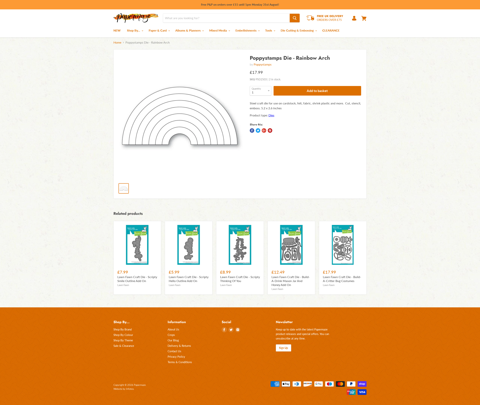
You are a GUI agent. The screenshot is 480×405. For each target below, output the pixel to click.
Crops (171, 334)
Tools (269, 30)
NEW (117, 30)
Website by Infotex (123, 388)
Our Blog (173, 340)
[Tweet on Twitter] (258, 130)
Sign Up (283, 347)
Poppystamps (263, 64)
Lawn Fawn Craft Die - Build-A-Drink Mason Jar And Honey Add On (291, 281)
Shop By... (134, 30)
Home (117, 42)
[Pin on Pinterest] (270, 130)
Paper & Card (158, 30)
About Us (173, 329)
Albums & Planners (188, 30)
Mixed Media (218, 30)
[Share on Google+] (264, 130)
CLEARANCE (331, 30)
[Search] (295, 18)
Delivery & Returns (179, 345)
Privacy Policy (176, 356)
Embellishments (246, 30)
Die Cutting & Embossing (297, 30)
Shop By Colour (123, 334)
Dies (271, 115)
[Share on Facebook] (252, 130)
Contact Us (174, 351)
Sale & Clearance (123, 345)
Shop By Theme (123, 340)
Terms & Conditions (180, 362)
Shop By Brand (122, 329)
